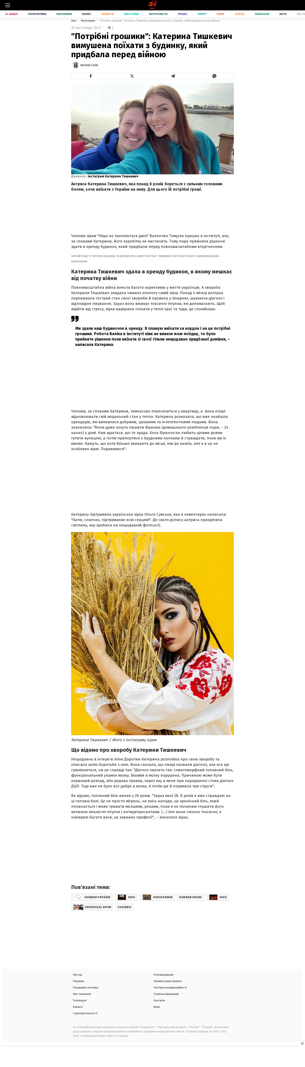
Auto (283, 14)
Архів (157, 1006)
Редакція (78, 981)
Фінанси (107, 14)
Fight (220, 14)
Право (182, 14)
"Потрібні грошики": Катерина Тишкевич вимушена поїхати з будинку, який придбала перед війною (159, 20)
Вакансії (78, 1006)
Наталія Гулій (89, 65)
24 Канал (11, 14)
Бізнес (86, 14)
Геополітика (37, 14)
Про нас (78, 974)
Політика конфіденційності (170, 987)
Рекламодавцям (163, 974)
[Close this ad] (302, 1043)
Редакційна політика (85, 987)
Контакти (159, 1000)
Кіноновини (88, 20)
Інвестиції (131, 14)
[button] (90, 76)
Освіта (239, 14)
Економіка (64, 14)
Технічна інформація (166, 993)
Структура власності (85, 1013)
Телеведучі (80, 1000)
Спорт (202, 14)
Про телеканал (82, 993)
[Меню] (7, 5)
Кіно (74, 20)
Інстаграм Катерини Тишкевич (113, 176)
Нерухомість (158, 14)
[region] (152, 1057)
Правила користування (168, 981)
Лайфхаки (262, 14)
